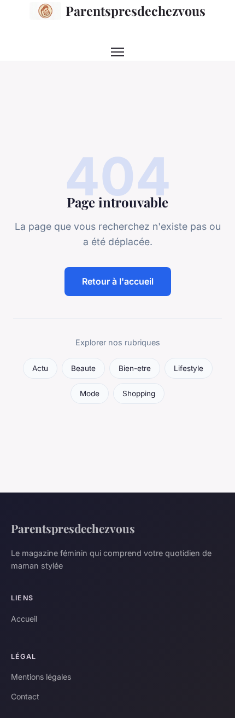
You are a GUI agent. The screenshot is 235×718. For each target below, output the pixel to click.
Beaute (83, 368)
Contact (25, 696)
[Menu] (117, 52)
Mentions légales (41, 676)
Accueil (24, 618)
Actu (40, 368)
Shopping (138, 393)
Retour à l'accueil (118, 281)
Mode (89, 393)
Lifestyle (188, 368)
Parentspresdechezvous (135, 10)
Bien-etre (135, 368)
